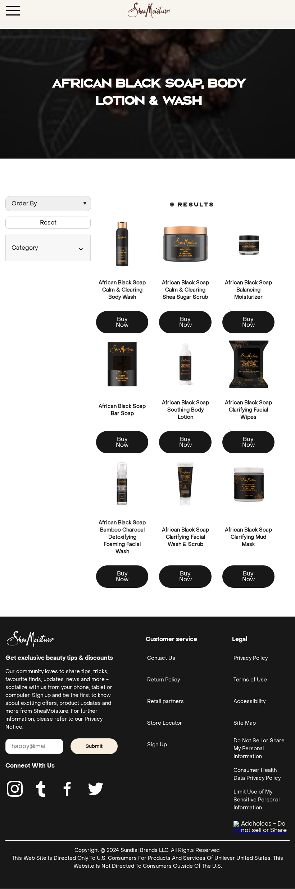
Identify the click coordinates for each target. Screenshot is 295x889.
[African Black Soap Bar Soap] (122, 364)
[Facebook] (67, 789)
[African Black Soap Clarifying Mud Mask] (248, 484)
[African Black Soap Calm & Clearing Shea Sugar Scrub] (185, 244)
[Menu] (13, 10)
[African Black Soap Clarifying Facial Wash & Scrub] (185, 484)
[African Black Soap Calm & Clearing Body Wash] (122, 244)
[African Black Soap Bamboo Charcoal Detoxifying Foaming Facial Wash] (122, 484)
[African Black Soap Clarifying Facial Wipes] (248, 364)
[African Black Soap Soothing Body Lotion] (185, 364)
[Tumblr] (41, 789)
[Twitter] (96, 789)
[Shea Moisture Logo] (149, 9)
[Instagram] (15, 789)
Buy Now (122, 322)
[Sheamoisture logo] (30, 639)
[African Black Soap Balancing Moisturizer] (248, 244)
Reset (48, 222)
